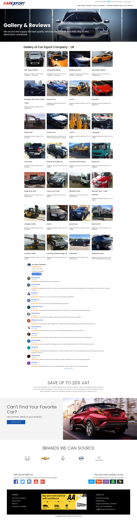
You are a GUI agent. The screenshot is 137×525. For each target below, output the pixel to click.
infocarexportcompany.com (105, 509)
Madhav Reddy (36, 340)
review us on (35, 274)
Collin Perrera (35, 313)
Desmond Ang (35, 284)
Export (89, 5)
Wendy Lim (34, 293)
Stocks (94, 5)
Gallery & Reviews (113, 5)
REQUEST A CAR (16, 422)
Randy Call (34, 347)
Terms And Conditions (19, 498)
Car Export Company (14, 4)
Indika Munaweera (37, 306)
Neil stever (34, 362)
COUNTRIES (101, 5)
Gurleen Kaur (35, 300)
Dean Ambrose (35, 277)
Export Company (116, 1)
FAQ (125, 5)
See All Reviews (68, 368)
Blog (121, 5)
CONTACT (130, 5)
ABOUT (84, 5)
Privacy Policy (16, 501)
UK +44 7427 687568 (101, 1)
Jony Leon (34, 333)
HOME (79, 5)
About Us (15, 504)
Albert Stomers (35, 355)
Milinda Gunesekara (37, 320)
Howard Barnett (36, 327)
